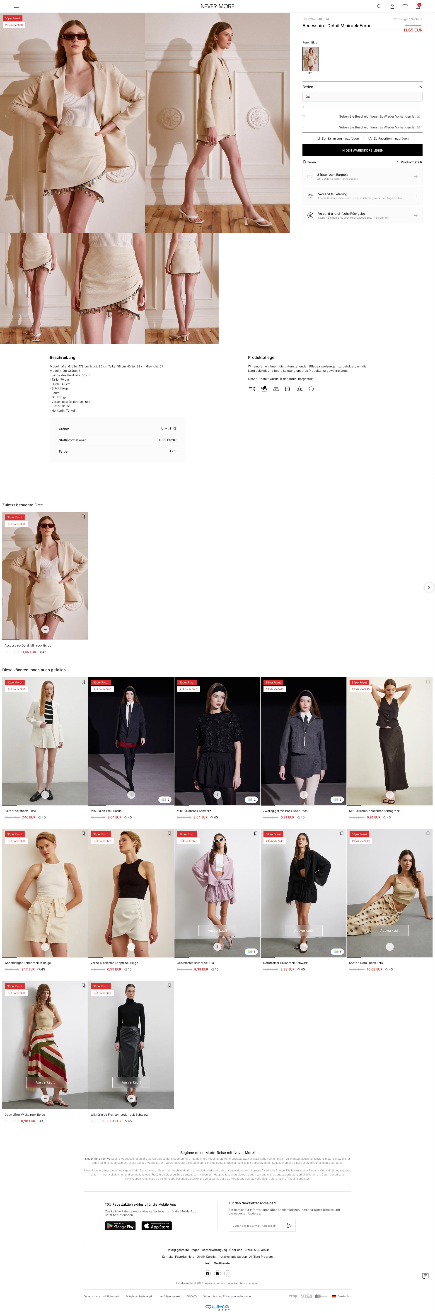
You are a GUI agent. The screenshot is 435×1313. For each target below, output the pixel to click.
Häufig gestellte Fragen (183, 1250)
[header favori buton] (405, 6)
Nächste (417, 19)
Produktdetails (412, 162)
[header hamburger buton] (16, 6)
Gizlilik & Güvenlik (256, 1250)
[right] (429, 587)
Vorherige (401, 19)
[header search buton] (379, 6)
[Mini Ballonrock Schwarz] (217, 741)
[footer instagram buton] (217, 1273)
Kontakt (167, 1256)
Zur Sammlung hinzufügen (340, 138)
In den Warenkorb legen (362, 150)
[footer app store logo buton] (156, 1225)
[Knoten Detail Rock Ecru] (390, 893)
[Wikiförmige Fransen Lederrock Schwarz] (131, 1045)
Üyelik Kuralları (207, 1256)
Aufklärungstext (170, 1296)
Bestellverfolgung (214, 1250)
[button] (417, 6)
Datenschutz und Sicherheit (101, 1296)
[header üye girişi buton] (392, 6)
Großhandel (222, 1263)
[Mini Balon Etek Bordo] (131, 741)
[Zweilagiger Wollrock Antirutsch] (304, 741)
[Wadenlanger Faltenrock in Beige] (45, 893)
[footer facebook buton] (207, 1273)
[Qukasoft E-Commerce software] (217, 1308)
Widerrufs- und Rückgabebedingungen (227, 1296)
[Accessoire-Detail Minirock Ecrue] (45, 576)
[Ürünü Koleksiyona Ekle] (83, 516)
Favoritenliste (184, 1256)
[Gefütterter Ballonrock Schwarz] (304, 893)
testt (208, 1263)
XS (308, 97)
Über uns (235, 1250)
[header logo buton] (217, 6)
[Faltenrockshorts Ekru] (45, 741)
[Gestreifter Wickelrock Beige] (45, 1045)
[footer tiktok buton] (227, 1273)
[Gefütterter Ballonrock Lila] (217, 893)
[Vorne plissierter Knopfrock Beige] (131, 893)
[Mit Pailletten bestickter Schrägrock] (390, 741)
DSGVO (192, 1296)
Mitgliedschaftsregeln (139, 1296)
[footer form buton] (289, 1226)
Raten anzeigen (350, 178)
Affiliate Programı (261, 1256)
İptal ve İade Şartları (233, 1256)
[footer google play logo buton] (120, 1225)
